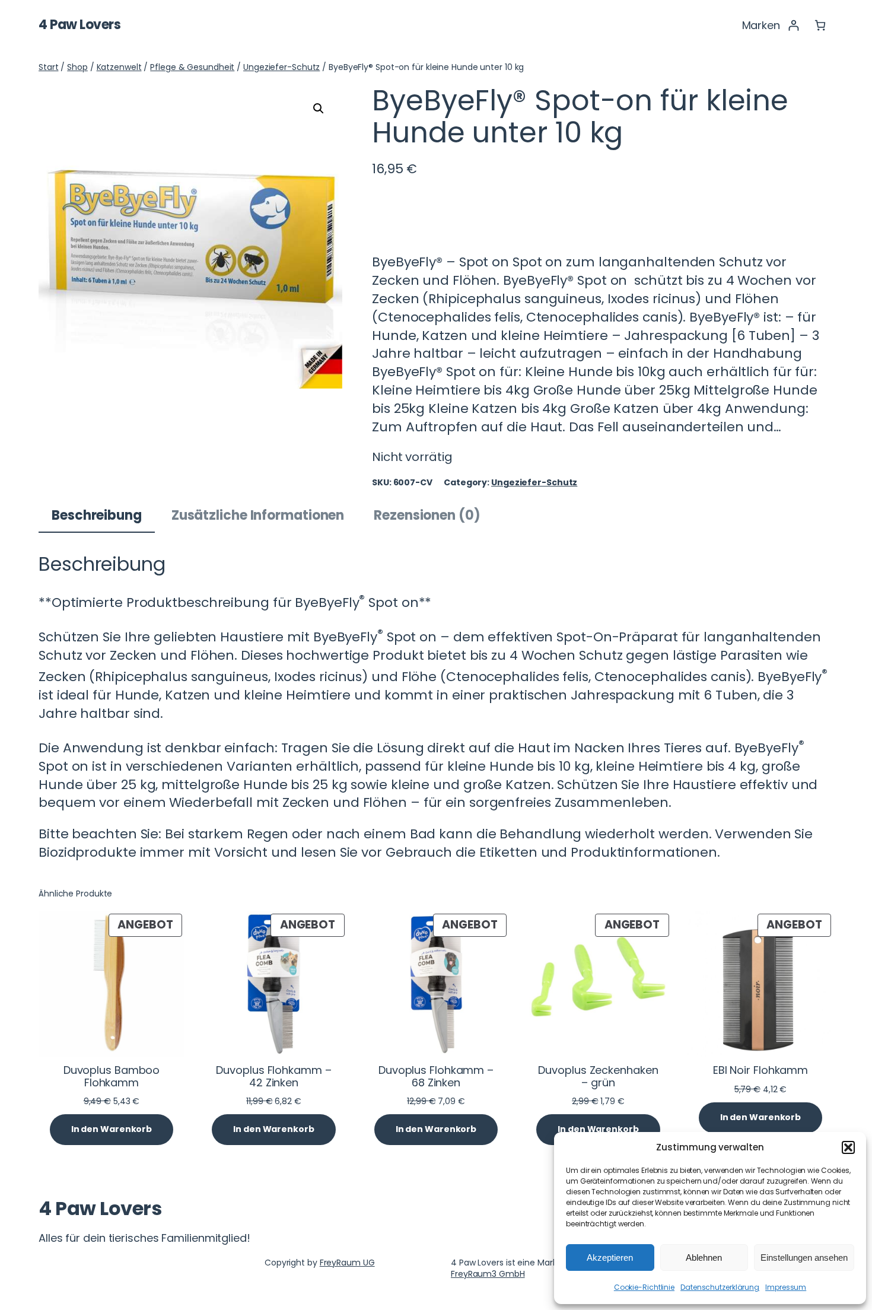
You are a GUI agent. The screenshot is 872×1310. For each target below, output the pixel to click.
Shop (77, 67)
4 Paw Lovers (79, 24)
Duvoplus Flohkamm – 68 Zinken (436, 1076)
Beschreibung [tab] (97, 515)
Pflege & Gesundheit (192, 67)
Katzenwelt (119, 67)
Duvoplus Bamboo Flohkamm (111, 1076)
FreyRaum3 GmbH (488, 1274)
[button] (848, 1147)
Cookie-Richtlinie (644, 1287)
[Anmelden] (793, 25)
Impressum (785, 1287)
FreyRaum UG (347, 1262)
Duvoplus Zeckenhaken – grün (598, 1076)
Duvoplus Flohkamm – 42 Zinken (273, 1076)
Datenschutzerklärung (719, 1287)
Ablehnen (704, 1257)
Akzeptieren (610, 1257)
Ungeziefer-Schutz (281, 67)
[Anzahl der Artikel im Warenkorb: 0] (820, 25)
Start (49, 67)
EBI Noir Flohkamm (760, 1070)
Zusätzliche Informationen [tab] (258, 515)
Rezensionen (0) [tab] (427, 515)
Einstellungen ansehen (804, 1257)
